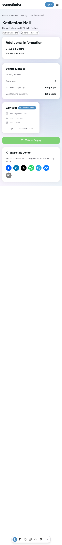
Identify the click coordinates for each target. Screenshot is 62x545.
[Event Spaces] (40, 539)
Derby (24, 15)
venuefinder (11, 4)
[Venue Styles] (20, 539)
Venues (14, 15)
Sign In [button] (49, 4)
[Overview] (15, 539)
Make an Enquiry (33, 140)
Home (5, 15)
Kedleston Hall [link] (37, 15)
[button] (21, 117)
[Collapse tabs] (47, 539)
